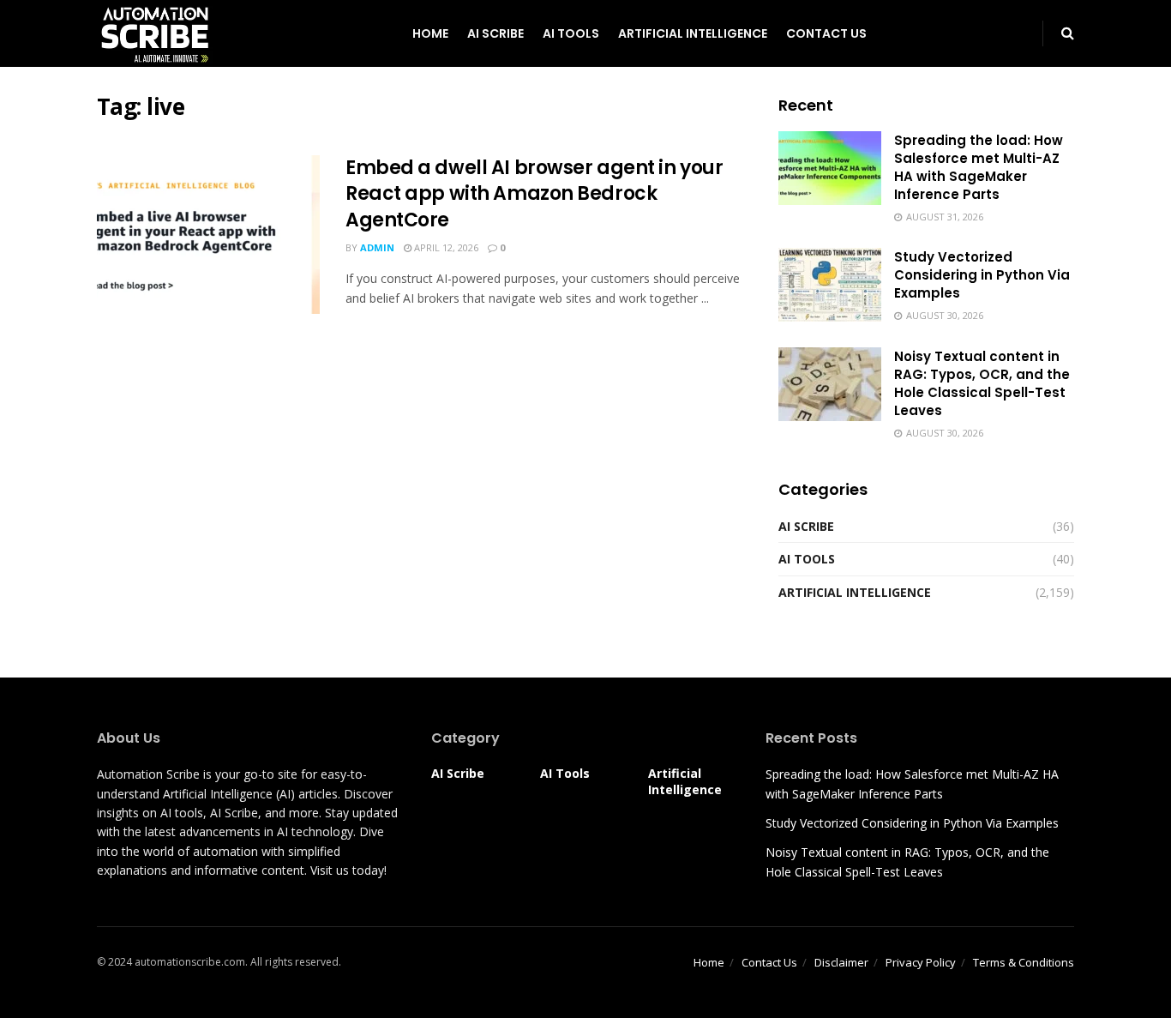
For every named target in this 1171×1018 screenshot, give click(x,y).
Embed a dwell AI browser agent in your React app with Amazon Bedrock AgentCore (534, 194)
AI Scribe (495, 33)
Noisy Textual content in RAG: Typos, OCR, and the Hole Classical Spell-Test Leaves (982, 383)
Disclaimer (841, 962)
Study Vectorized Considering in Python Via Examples (982, 275)
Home (430, 33)
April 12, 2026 (444, 247)
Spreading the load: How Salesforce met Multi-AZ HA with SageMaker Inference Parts (978, 167)
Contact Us (826, 33)
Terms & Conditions (1023, 962)
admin (377, 247)
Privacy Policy (921, 962)
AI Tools (571, 33)
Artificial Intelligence (692, 33)
